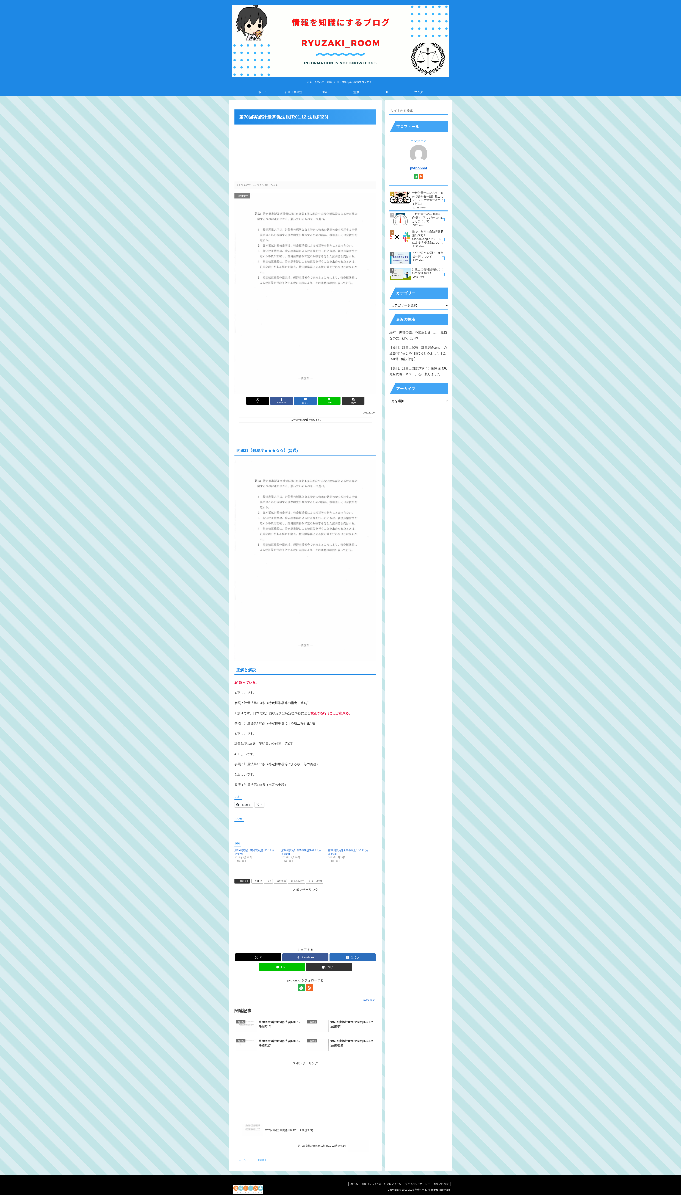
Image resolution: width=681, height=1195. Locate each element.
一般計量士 (243, 881)
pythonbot (418, 168)
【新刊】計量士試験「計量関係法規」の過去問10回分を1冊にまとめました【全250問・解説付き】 (418, 353)
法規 (269, 881)
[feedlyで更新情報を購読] (301, 987)
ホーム (354, 1183)
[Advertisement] (305, 152)
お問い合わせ (441, 1183)
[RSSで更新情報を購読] (309, 987)
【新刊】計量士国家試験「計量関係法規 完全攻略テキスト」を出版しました (418, 371)
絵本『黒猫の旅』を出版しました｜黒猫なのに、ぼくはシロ (418, 335)
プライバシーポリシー (417, 1183)
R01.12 (258, 881)
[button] (353, 401)
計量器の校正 (297, 881)
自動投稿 (281, 881)
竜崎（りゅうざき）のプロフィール (381, 1183)
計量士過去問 (315, 881)
